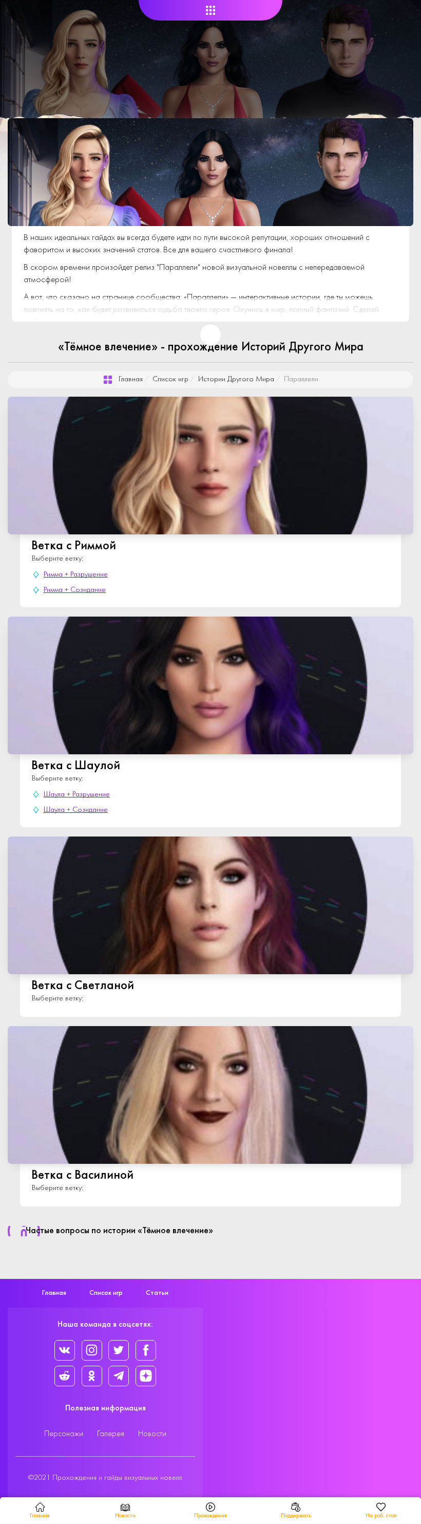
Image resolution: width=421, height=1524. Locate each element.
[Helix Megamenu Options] (211, 10)
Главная (131, 379)
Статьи (157, 1293)
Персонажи (63, 1434)
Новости (152, 1434)
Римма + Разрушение (76, 575)
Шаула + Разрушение (77, 794)
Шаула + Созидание (76, 810)
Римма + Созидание (75, 590)
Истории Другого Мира (236, 379)
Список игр (170, 379)
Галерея (110, 1434)
